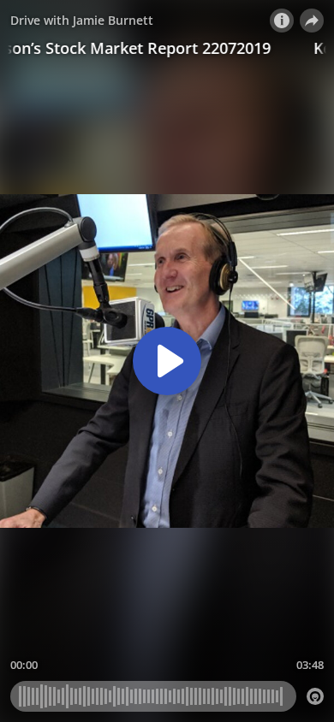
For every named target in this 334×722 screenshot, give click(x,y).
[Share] (312, 21)
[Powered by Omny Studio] (315, 696)
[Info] (282, 21)
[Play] (167, 361)
